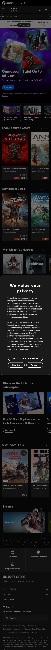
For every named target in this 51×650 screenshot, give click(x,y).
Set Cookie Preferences (25, 358)
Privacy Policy (24, 309)
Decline (16, 365)
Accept (35, 365)
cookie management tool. (17, 317)
